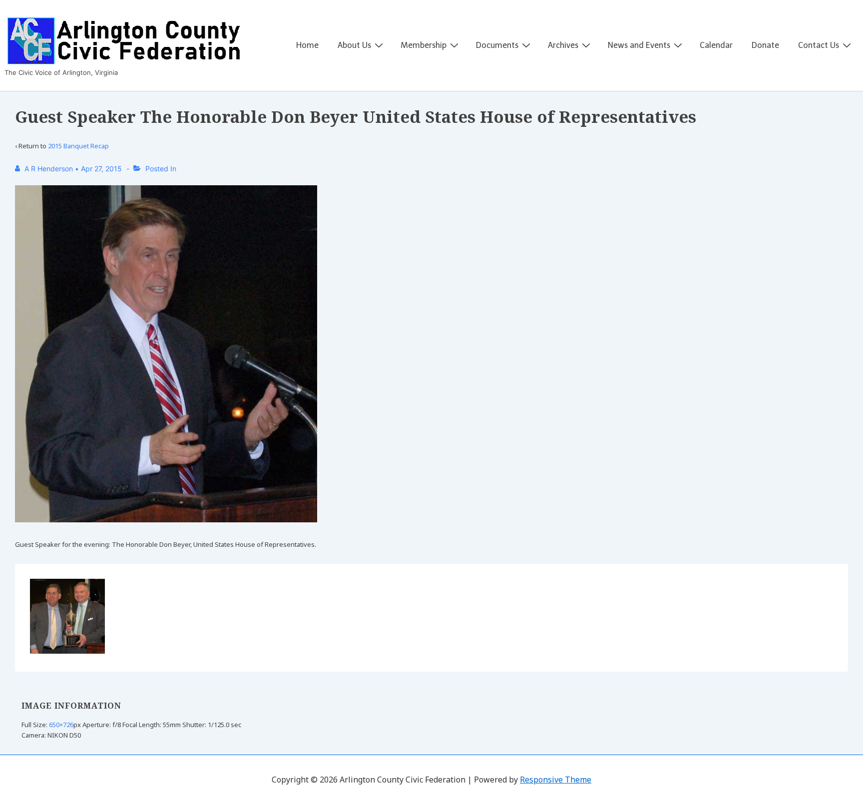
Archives (563, 45)
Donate (765, 45)
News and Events (639, 45)
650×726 (61, 724)
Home (307, 45)
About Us (354, 45)
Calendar (716, 45)
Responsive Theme (555, 779)
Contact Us (818, 45)
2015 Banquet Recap (78, 145)
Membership (423, 45)
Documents (497, 45)
